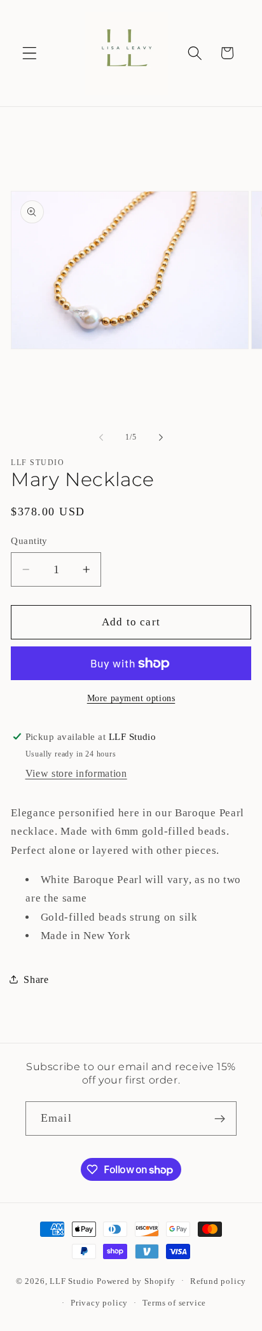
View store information (76, 773)
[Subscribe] (219, 1118)
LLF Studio (72, 1280)
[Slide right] (161, 437)
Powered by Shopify (136, 1280)
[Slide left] (101, 437)
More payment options (131, 698)
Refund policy (218, 1281)
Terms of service (174, 1303)
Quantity (29, 541)
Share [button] (36, 979)
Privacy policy (99, 1303)
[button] (29, 53)
